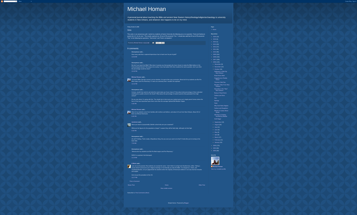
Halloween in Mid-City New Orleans (220, 72)
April (216, 134)
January (217, 142)
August (217, 124)
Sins (215, 98)
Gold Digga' (217, 119)
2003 (214, 150)
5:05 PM (134, 116)
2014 (214, 41)
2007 (214, 59)
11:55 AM (134, 57)
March (217, 137)
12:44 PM (134, 84)
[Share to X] (160, 43)
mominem (135, 122)
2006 (214, 62)
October (217, 69)
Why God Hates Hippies (221, 105)
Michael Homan (146, 9)
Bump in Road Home (220, 93)
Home (166, 185)
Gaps (215, 103)
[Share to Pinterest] (164, 43)
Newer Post (131, 185)
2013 (214, 44)
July (216, 127)
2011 (214, 49)
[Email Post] (153, 42)
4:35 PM (134, 103)
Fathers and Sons (219, 95)
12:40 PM (134, 71)
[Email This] (156, 43)
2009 (214, 54)
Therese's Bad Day (220, 82)
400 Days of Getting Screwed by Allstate (220, 115)
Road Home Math (219, 75)
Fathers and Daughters (221, 108)
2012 (214, 46)
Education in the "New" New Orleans (221, 89)
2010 (214, 52)
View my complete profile (218, 169)
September (218, 122)
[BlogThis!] (158, 43)
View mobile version (166, 188)
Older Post (202, 185)
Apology (216, 100)
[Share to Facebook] (162, 43)
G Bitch (134, 163)
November (218, 66)
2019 (214, 39)
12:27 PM (134, 177)
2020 (214, 36)
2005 (214, 145)
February (217, 140)
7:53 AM (134, 143)
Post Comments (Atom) (142, 192)
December (218, 64)
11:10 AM (134, 157)
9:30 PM (134, 130)
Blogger (186, 203)
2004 (214, 148)
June (216, 129)
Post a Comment (135, 181)
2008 (214, 57)
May (216, 132)
